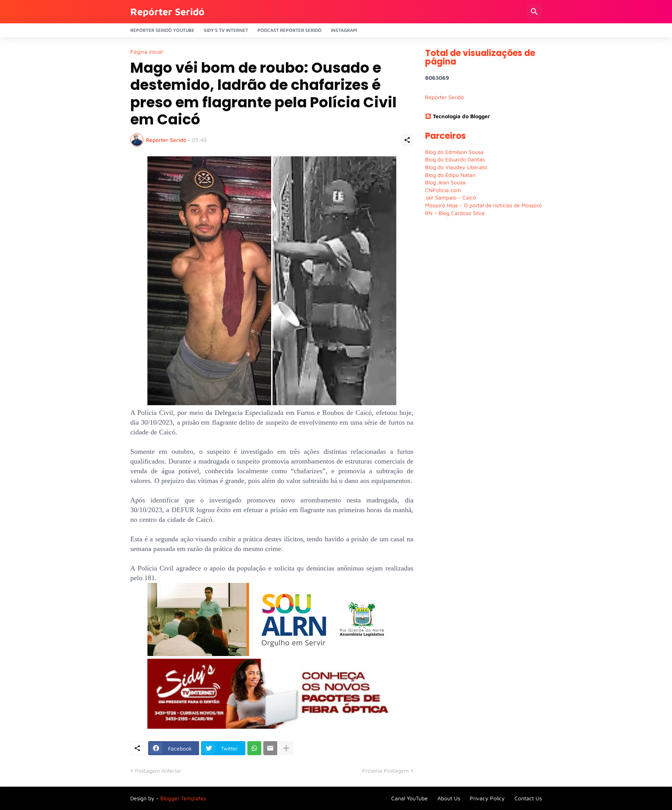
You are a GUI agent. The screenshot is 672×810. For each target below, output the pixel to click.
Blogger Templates (183, 798)
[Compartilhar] (407, 140)
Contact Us (528, 798)
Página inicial (146, 51)
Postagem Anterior (158, 770)
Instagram (344, 30)
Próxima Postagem (385, 770)
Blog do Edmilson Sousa (454, 152)
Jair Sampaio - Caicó (450, 197)
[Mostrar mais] (286, 748)
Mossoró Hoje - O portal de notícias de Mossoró (483, 205)
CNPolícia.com (443, 190)
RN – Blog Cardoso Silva (455, 213)
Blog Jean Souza (445, 182)
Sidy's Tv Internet (226, 30)
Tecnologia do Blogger (461, 116)
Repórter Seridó (167, 11)
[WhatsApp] (254, 748)
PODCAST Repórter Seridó (289, 30)
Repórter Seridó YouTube (162, 30)
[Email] (270, 748)
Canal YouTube (409, 798)
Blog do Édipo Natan (450, 174)
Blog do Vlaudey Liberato (456, 167)
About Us (449, 798)
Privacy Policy (487, 798)
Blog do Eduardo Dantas (455, 159)
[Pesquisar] (534, 11)
